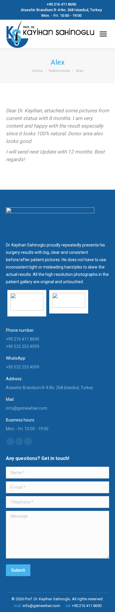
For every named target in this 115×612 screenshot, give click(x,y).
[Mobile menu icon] (103, 34)
